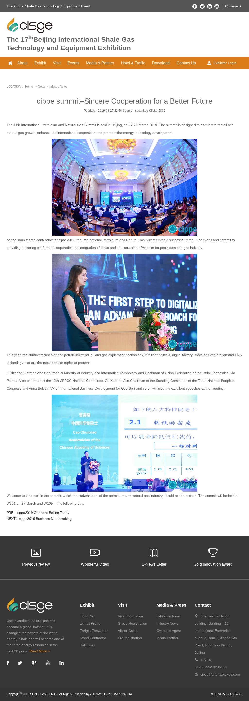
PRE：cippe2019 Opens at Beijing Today (38, 512)
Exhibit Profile (90, 623)
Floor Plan (88, 616)
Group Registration (132, 623)
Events (73, 63)
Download (161, 63)
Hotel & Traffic (133, 63)
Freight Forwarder (94, 631)
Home (29, 86)
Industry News (167, 623)
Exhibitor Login (224, 63)
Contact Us (186, 63)
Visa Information (130, 616)
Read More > (39, 651)
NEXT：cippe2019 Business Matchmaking (39, 519)
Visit (57, 63)
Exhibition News (168, 616)
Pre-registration (130, 638)
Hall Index (87, 645)
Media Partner (167, 638)
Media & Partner (100, 63)
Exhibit (40, 63)
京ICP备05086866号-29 (226, 694)
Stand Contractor (93, 638)
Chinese (231, 6)
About (22, 63)
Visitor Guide (128, 631)
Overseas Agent (168, 631)
